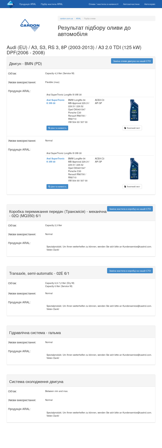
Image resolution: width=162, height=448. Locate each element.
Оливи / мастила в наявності (103, 4)
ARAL (78, 18)
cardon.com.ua (66, 18)
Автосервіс (149, 4)
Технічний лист (133, 128)
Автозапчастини (131, 4)
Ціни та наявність (58, 128)
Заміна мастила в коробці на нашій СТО (130, 208)
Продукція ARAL (27, 4)
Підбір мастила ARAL (52, 4)
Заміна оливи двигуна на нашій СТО (132, 60)
